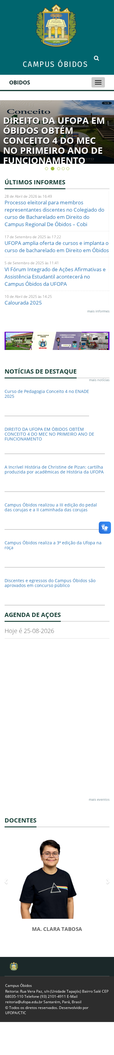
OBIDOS (19, 82)
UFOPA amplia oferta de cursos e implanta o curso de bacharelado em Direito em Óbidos (57, 246)
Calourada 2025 (23, 302)
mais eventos (99, 799)
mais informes (98, 311)
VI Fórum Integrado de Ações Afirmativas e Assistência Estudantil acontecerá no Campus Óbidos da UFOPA (55, 276)
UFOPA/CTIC (15, 1012)
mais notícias (99, 379)
